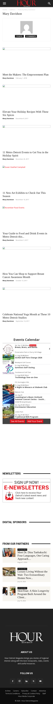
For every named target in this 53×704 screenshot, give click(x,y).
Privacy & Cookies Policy (31, 693)
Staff (44, 693)
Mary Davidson (8, 78)
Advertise (42, 691)
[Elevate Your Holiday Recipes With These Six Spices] (26, 97)
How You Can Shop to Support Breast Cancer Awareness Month (23, 275)
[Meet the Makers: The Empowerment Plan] (26, 59)
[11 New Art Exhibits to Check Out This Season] (26, 178)
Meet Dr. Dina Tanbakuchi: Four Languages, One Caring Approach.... (33, 555)
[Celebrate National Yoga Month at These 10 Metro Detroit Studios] (26, 299)
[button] (4, 3)
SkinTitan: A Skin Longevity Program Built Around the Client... (33, 594)
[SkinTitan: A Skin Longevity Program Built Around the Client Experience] (9, 591)
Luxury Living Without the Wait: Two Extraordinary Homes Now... (32, 575)
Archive (8, 691)
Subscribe (24, 691)
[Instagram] (19, 681)
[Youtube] (40, 681)
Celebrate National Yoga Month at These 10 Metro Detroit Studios (26, 316)
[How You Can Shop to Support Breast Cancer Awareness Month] (26, 259)
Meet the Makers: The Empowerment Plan (26, 74)
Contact (34, 691)
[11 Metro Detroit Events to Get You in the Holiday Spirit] (26, 137)
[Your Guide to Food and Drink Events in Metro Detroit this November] (26, 218)
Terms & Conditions (12, 693)
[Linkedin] (26, 681)
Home (5, 10)
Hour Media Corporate (26, 696)
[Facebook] (12, 681)
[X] (33, 681)
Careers (16, 691)
